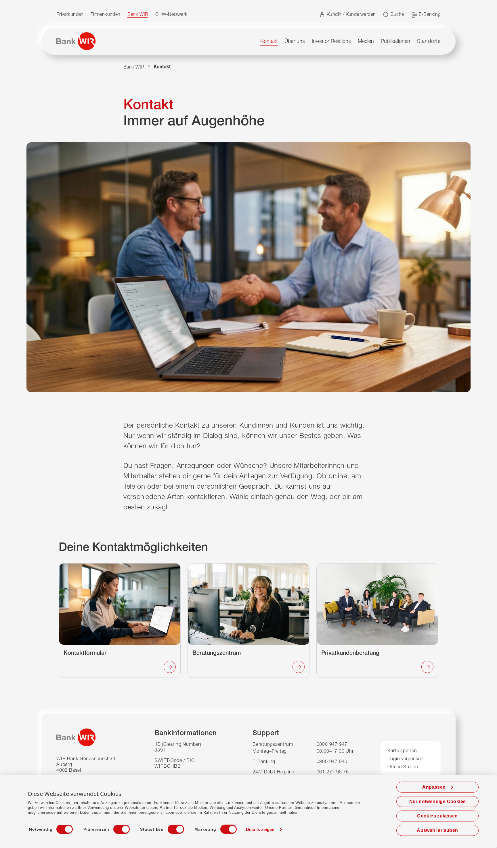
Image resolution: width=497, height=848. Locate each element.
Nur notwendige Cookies (437, 801)
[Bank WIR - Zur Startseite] (76, 41)
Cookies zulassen (437, 815)
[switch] (116, 827)
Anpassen (434, 787)
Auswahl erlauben (437, 830)
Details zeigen (260, 829)
